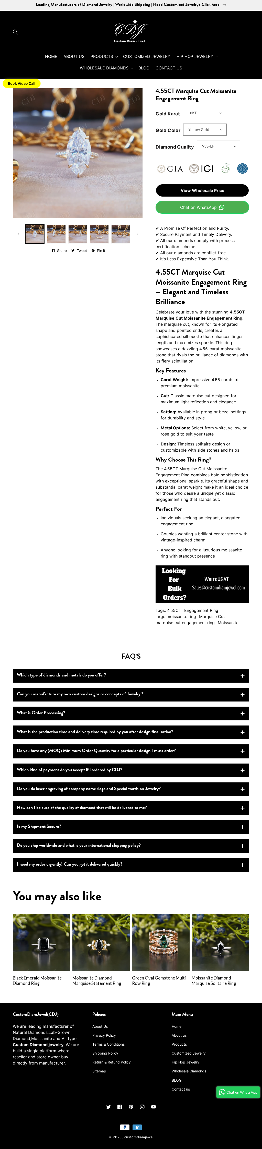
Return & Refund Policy (111, 1062)
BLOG (176, 1080)
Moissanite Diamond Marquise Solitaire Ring (214, 980)
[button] (16, 32)
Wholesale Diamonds (189, 1071)
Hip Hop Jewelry (185, 1062)
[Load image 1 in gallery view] (34, 234)
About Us (100, 1026)
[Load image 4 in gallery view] (99, 234)
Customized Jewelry (189, 1053)
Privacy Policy (104, 1035)
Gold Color (168, 130)
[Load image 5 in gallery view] (120, 234)
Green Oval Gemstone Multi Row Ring (159, 980)
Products (179, 1044)
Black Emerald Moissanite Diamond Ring (37, 980)
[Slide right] (137, 234)
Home (176, 1026)
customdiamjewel (139, 1137)
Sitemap (99, 1071)
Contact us (181, 1089)
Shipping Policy (105, 1053)
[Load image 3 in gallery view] (77, 234)
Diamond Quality (175, 147)
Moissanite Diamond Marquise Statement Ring (96, 980)
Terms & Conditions (108, 1044)
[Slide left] (18, 234)
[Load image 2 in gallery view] (56, 234)
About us (179, 1035)
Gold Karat (168, 113)
